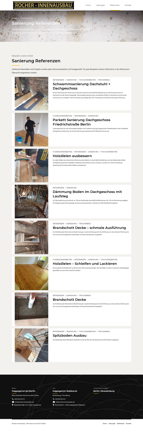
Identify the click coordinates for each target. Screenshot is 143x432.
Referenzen (115, 5)
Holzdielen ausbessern (72, 156)
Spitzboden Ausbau (70, 335)
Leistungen (100, 5)
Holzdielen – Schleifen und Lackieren (85, 264)
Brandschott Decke (69, 300)
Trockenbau (104, 80)
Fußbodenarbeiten (62, 116)
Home (88, 5)
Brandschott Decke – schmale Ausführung (89, 228)
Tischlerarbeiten (87, 80)
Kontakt (128, 5)
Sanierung (72, 80)
